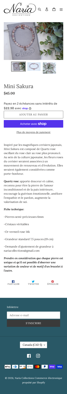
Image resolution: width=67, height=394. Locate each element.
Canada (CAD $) (32, 344)
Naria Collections (24, 378)
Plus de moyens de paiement (33, 132)
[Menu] (61, 9)
